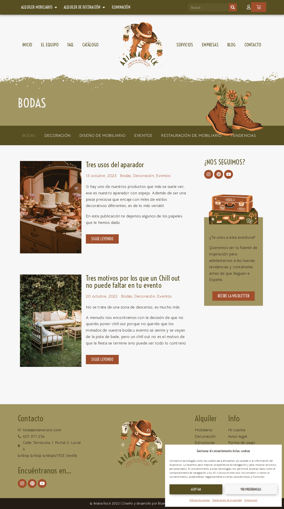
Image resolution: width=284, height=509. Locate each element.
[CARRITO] (258, 7)
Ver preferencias (251, 489)
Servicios (184, 45)
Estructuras (205, 442)
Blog (231, 45)
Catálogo (90, 45)
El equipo (50, 45)
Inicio (27, 45)
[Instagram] (208, 174)
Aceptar (196, 489)
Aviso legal (237, 436)
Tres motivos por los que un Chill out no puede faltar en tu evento (133, 282)
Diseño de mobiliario (102, 135)
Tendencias (243, 135)
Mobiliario (203, 429)
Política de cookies (199, 500)
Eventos (143, 135)
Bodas (29, 135)
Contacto (253, 45)
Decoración (57, 135)
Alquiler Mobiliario (36, 7)
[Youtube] (228, 174)
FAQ (70, 45)
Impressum (251, 500)
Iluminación (121, 7)
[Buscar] (233, 7)
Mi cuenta (236, 429)
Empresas (210, 45)
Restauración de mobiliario (191, 135)
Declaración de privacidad (227, 500)
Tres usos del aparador (115, 164)
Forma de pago (241, 442)
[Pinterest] (218, 174)
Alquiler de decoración (82, 7)
